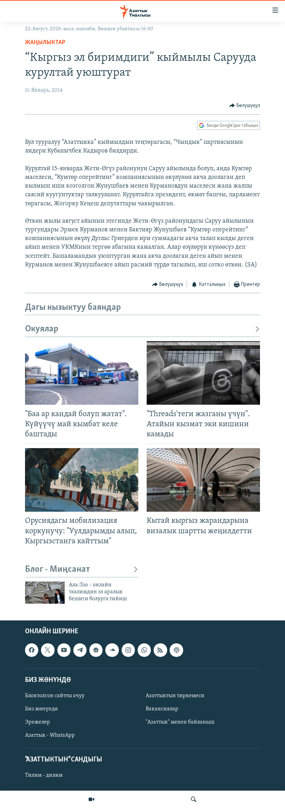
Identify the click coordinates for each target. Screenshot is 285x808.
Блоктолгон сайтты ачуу (54, 696)
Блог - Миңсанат (57, 569)
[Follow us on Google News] (96, 650)
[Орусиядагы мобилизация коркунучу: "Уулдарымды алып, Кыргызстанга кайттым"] (81, 480)
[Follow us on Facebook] (31, 650)
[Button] (244, 105)
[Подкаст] (176, 650)
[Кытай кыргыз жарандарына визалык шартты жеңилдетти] (203, 480)
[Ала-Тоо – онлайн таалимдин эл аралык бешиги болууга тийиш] (45, 593)
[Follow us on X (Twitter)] (47, 650)
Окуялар (41, 329)
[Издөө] (193, 799)
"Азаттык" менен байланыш (180, 722)
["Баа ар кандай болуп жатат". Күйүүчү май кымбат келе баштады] (81, 373)
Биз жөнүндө (41, 709)
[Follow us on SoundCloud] (112, 650)
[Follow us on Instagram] (128, 650)
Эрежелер (37, 722)
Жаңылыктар (45, 43)
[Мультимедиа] (91, 799)
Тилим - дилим (44, 775)
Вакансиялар (162, 709)
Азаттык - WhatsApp (50, 735)
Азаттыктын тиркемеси (175, 696)
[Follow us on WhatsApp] (144, 650)
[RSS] (160, 650)
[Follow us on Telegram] (80, 650)
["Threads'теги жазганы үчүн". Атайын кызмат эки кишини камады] (203, 373)
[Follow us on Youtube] (64, 650)
